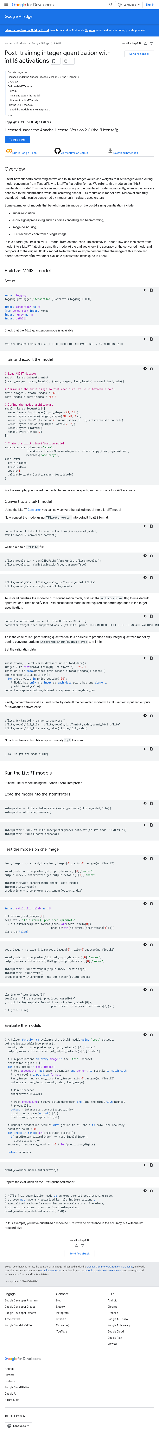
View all (112, 1344)
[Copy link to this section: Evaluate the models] (45, 1026)
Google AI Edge (19, 16)
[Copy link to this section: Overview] (29, 169)
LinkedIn (61, 1319)
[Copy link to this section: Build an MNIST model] (55, 271)
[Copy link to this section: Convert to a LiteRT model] (56, 502)
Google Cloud (116, 1331)
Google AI (10, 1393)
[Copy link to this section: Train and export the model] (56, 359)
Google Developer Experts (20, 1312)
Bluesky (61, 1306)
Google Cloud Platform (18, 1387)
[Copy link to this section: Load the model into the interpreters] (74, 794)
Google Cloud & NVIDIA (18, 1325)
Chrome (113, 1306)
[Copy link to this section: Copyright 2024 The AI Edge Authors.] (56, 122)
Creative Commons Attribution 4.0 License (109, 1266)
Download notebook (125, 152)
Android (112, 1300)
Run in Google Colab (24, 152)
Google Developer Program (21, 1300)
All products (12, 1399)
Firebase (113, 1312)
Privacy (20, 1415)
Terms (9, 1415)
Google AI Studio (118, 1319)
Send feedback (139, 54)
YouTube (61, 1331)
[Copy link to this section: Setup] (19, 281)
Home (8, 43)
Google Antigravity (119, 1325)
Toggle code (17, 139)
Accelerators (12, 1319)
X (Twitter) (62, 1325)
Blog (58, 1300)
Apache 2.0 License (51, 1270)
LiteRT (57, 43)
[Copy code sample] (151, 290)
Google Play (115, 1337)
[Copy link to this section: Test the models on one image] (63, 849)
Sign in (150, 4)
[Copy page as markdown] (65, 61)
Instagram (62, 1312)
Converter (34, 510)
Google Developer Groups (20, 1306)
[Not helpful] (151, 43)
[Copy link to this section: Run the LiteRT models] (56, 773)
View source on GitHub (74, 152)
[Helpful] (146, 43)
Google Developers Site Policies (103, 1270)
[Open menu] (6, 4)
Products (21, 43)
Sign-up (90, 30)
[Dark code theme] (145, 290)
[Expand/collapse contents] (26, 72)
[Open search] (111, 4)
